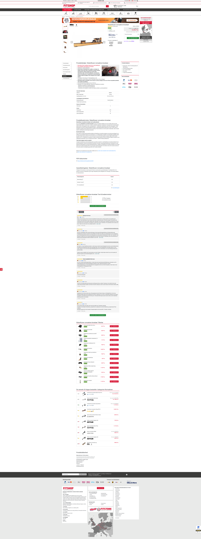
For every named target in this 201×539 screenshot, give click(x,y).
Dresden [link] (75, 496)
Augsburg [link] (67, 495)
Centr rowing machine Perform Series (94, 414)
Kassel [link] (84, 497)
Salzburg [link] (75, 507)
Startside (63, 16)
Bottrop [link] (80, 495)
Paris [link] (65, 518)
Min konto (135, 0)
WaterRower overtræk (88, 380)
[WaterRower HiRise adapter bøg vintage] (80, 367)
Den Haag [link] (72, 510)
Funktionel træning (118, 509)
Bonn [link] (78, 495)
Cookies (90, 494)
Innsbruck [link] (66, 507)
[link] (124, 80)
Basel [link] (64, 513)
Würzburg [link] (64, 501)
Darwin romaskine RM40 (91, 431)
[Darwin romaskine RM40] (84, 432)
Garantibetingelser (66, 69)
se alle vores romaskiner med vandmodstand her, (107, 150)
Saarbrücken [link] (72, 500)
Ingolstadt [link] (78, 497)
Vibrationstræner (118, 515)
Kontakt (75, 0)
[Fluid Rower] (90, 411)
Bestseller (64, 76)
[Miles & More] (132, 482)
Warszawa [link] (64, 521)
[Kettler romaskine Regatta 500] (84, 421)
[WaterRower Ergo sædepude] (80, 362)
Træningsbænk (117, 497)
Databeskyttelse (103, 493)
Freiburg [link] (67, 497)
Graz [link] (63, 507)
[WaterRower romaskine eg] (84, 443)
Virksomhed (65, 0)
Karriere (72, 0)
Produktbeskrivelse (66, 65)
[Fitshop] (69, 6)
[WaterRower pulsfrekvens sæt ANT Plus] (80, 335)
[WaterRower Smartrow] (80, 349)
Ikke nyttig (83, 225)
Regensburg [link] (65, 500)
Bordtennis (117, 496)
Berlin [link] (70, 495)
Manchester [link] (65, 505)
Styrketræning (77, 9)
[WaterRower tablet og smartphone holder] (80, 353)
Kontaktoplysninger (104, 494)
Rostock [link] (68, 500)
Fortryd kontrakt (100, 488)
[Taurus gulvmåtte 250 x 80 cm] (80, 326)
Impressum (69, 0)
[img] (116, 34)
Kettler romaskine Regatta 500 (92, 420)
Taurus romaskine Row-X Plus (92, 425)
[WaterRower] (74, 25)
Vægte (116, 500)
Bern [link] (65, 513)
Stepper (116, 506)
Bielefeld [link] (72, 495)
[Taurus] (90, 400)
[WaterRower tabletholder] (80, 358)
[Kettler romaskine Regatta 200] (84, 438)
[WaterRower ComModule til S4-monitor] (80, 344)
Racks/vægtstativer (118, 508)
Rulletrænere (117, 505)
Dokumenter (65, 67)
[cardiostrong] (90, 394)
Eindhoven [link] (76, 510)
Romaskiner (73, 16)
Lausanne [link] (68, 513)
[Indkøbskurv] (137, 6)
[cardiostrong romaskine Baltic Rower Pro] (84, 393)
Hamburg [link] (70, 497)
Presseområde (103, 503)
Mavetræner (117, 510)
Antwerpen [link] (64, 515)
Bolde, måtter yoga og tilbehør (130, 9)
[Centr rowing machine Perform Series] (84, 415)
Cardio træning (67, 9)
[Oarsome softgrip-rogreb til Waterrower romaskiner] (80, 372)
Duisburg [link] (82, 496)
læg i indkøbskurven (132, 38)
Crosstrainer (117, 488)
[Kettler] (90, 422)
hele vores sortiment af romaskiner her (85, 152)
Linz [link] (72, 507)
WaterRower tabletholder (88, 357)
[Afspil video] (110, 71)
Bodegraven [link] (69, 510)
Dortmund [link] (72, 496)
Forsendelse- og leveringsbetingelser (92, 496)
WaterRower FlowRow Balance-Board (90, 376)
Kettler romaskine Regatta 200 (92, 437)
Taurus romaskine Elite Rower (92, 398)
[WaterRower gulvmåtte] (80, 330)
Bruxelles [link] (68, 515)
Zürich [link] (71, 513)
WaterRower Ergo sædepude (89, 362)
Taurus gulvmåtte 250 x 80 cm (89, 325)
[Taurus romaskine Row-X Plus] (84, 427)
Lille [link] (63, 518)
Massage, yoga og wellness (113, 9)
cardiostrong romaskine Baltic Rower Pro (94, 392)
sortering (81, 211)
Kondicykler (117, 504)
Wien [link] (78, 507)
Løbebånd (117, 491)
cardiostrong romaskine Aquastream (93, 403)
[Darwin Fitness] (90, 433)
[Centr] (90, 416)
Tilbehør (64, 73)
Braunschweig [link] (65, 496)
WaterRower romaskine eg (92, 442)
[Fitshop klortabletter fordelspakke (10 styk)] (80, 339)
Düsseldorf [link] (79, 496)
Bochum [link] (75, 495)
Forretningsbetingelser (93, 493)
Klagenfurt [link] (70, 507)
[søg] (107, 6)
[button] (65, 26)
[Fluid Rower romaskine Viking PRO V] (84, 410)
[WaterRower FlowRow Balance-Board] (80, 376)
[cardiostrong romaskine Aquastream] (84, 404)
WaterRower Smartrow (88, 348)
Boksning (116, 501)
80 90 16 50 (146, 41)
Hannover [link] (74, 497)
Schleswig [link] (76, 500)
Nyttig (79, 225)
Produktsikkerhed (66, 78)
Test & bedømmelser (66, 71)
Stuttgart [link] (79, 500)
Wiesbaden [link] (83, 500)
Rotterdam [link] (84, 510)
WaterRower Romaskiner (79, 16)
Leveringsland (127, 0)
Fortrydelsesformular (92, 498)
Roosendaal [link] (80, 510)
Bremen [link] (69, 496)
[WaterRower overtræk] (80, 381)
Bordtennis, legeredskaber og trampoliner (94, 9)
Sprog (131, 0)
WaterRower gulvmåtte (88, 329)
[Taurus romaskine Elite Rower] (84, 399)
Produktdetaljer (66, 63)
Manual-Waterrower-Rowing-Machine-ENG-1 (86, 160)
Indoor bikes (117, 499)
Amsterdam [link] (65, 510)
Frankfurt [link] (64, 497)
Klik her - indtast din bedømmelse (97, 205)
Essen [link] (85, 496)
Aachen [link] (64, 495)
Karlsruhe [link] (81, 497)
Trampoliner (117, 495)
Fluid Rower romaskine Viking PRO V (93, 409)
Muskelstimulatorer (118, 514)
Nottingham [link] (69, 505)
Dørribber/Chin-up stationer (119, 513)
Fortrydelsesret (103, 495)
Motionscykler (117, 490)
